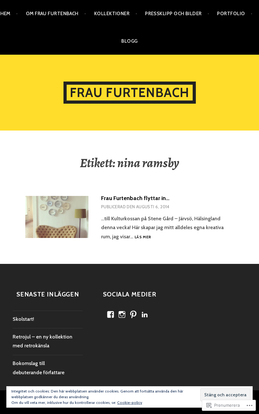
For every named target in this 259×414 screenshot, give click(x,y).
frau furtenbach (130, 92)
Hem (5, 13)
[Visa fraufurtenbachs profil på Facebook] (110, 314)
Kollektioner (112, 13)
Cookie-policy (129, 402)
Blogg (129, 41)
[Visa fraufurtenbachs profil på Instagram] (122, 314)
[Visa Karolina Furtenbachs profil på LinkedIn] (144, 314)
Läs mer (143, 237)
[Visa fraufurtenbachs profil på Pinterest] (133, 314)
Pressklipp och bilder (173, 13)
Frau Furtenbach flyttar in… (135, 198)
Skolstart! (23, 319)
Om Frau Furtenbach (52, 13)
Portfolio (231, 13)
